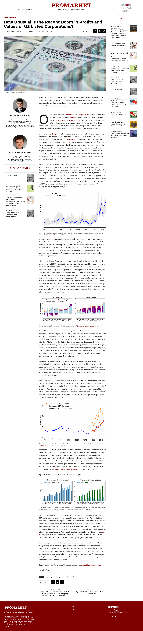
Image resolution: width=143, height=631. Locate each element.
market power (58, 469)
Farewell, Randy (12, 176)
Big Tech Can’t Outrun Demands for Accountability (90, 593)
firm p (69, 469)
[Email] (104, 31)
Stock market (71, 577)
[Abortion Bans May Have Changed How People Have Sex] (133, 124)
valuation (79, 577)
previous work (72, 139)
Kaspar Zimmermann (32, 31)
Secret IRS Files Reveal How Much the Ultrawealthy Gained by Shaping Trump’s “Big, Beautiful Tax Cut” (55, 593)
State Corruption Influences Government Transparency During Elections (120, 134)
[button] (114, 9)
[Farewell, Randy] (30, 178)
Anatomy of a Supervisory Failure (118, 113)
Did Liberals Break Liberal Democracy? (118, 44)
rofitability (75, 469)
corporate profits (85, 114)
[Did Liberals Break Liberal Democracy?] (133, 45)
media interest (60, 120)
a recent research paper (49, 134)
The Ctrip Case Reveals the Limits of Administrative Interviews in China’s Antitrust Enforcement (15, 201)
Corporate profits (50, 577)
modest (73, 117)
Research (12, 17)
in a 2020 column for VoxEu (91, 565)
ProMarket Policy (9, 626)
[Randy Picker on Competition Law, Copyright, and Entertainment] (30, 213)
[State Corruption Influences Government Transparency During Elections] (133, 133)
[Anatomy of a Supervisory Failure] (133, 114)
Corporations (61, 577)
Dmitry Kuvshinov (13, 31)
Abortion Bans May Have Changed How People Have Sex (118, 124)
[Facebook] (95, 31)
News (6, 17)
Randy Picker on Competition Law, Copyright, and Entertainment (12, 213)
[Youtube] (115, 617)
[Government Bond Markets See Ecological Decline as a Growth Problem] (30, 188)
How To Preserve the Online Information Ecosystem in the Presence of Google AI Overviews (119, 102)
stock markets (70, 114)
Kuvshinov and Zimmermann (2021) (55, 235)
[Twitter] (100, 31)
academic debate (75, 120)
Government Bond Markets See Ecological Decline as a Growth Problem (15, 189)
